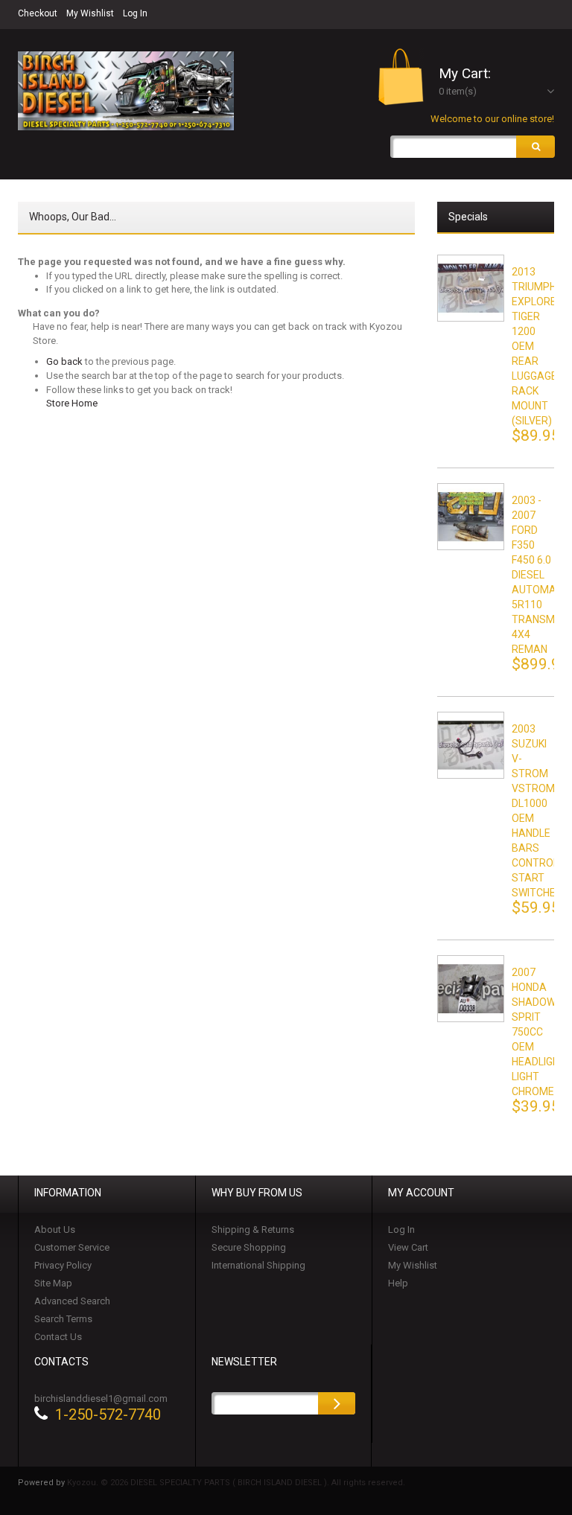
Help (398, 1283)
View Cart (408, 1247)
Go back (64, 361)
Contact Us (58, 1336)
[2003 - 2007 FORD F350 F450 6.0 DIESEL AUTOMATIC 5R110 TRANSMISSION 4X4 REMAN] (470, 516)
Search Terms (63, 1318)
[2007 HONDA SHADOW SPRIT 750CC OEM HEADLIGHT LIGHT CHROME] (470, 988)
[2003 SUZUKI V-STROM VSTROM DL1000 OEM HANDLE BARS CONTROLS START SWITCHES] (470, 745)
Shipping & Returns (253, 1229)
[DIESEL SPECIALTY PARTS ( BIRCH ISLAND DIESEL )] (126, 90)
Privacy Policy (63, 1265)
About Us (54, 1229)
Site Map (53, 1283)
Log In (135, 13)
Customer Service (71, 1247)
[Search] (535, 146)
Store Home (72, 403)
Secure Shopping (249, 1247)
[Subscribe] (336, 1403)
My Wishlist (90, 13)
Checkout (37, 13)
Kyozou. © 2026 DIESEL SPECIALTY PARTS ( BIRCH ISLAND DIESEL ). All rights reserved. (236, 1482)
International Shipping (258, 1265)
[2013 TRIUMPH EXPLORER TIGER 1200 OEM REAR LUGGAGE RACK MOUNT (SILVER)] (470, 288)
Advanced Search (72, 1301)
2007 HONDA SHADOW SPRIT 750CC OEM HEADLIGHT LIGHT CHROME (539, 1031)
